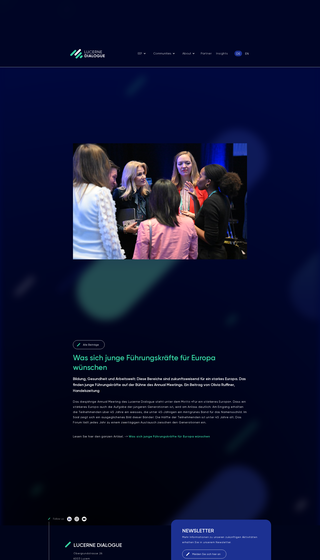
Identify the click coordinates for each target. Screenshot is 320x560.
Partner (206, 53)
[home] (89, 54)
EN (247, 53)
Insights (222, 53)
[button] (142, 53)
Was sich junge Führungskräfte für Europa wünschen (169, 436)
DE (238, 53)
